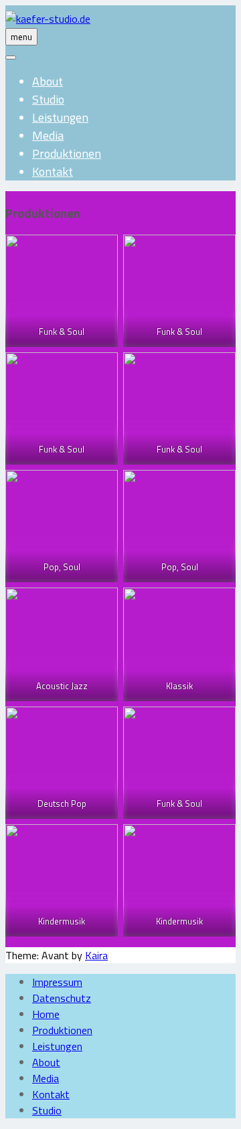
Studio (48, 99)
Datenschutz (61, 998)
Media (48, 135)
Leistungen (60, 117)
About (47, 81)
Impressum (57, 982)
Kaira (96, 955)
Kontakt (52, 171)
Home (46, 1014)
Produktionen (66, 153)
